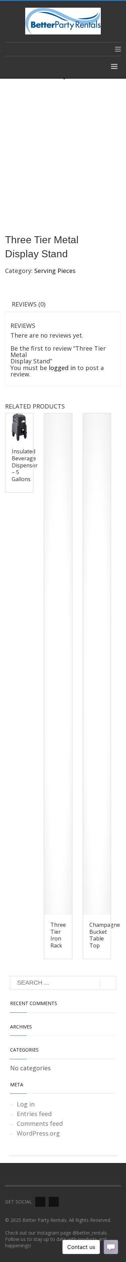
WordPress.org (38, 1133)
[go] (107, 983)
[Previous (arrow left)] (12, 631)
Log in (26, 1104)
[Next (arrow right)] (114, 631)
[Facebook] (40, 1202)
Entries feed (34, 1114)
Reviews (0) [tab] (28, 304)
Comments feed (40, 1123)
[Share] (89, 7)
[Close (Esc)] (103, 7)
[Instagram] (54, 1202)
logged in (62, 368)
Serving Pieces (55, 271)
